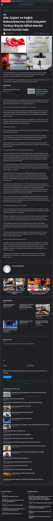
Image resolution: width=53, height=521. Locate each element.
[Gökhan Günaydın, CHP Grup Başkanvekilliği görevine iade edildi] (7, 453)
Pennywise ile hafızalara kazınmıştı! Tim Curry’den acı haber (42, 322)
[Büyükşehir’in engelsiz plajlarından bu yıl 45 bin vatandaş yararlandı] (31, 91)
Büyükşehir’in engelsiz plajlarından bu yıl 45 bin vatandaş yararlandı (42, 91)
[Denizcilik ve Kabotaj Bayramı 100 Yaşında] (7, 414)
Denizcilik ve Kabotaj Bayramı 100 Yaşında (22, 412)
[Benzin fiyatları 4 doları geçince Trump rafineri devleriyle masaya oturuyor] (7, 426)
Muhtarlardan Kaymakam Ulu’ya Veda (42, 316)
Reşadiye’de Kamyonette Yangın (11, 89)
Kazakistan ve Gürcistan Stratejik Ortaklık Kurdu (15, 465)
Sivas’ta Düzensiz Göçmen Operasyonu (10, 330)
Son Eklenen (26, 383)
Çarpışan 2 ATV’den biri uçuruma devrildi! (20, 1)
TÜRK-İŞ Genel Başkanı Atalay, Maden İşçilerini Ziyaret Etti (17, 462)
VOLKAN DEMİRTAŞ (10, 33)
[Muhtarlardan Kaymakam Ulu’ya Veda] (43, 309)
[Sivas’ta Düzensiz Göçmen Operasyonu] (10, 324)
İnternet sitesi (30, 365)
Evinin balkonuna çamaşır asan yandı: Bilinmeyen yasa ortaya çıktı (28, 446)
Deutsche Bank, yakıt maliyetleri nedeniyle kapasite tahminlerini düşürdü (21, 442)
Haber (10, 10)
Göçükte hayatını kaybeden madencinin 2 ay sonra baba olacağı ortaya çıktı (26, 306)
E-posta (5, 365)
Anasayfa (6, 10)
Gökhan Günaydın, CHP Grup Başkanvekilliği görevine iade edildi (28, 452)
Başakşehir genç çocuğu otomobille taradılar (23, 473)
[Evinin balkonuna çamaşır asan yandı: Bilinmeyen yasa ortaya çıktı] (7, 447)
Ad (4, 360)
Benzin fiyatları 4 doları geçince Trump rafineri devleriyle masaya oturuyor (30, 424)
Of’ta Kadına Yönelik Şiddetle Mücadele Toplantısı (16, 458)
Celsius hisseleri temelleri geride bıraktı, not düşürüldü (17, 434)
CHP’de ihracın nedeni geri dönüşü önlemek (26, 321)
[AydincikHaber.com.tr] (26, 4)
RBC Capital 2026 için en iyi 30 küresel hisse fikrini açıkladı (17, 469)
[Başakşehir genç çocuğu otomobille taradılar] (7, 475)
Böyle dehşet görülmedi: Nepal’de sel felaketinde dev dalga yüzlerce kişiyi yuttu (23, 479)
